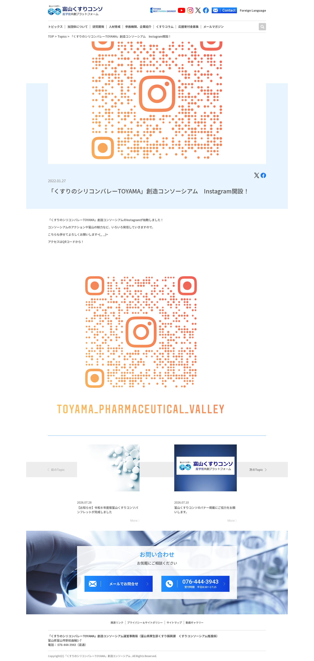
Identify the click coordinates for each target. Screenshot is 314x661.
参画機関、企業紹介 (138, 27)
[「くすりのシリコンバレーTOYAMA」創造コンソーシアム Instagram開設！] (256, 175)
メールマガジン (213, 27)
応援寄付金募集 (188, 27)
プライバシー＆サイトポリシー (145, 622)
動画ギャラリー (195, 622)
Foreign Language (253, 10)
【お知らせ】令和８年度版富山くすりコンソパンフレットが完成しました (107, 509)
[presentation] (56, 469)
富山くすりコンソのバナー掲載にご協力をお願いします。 (204, 509)
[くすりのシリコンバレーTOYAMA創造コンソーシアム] (75, 10)
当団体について (77, 27)
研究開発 (98, 27)
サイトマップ (174, 622)
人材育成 (114, 27)
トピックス (55, 27)
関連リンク (117, 622)
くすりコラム (165, 27)
